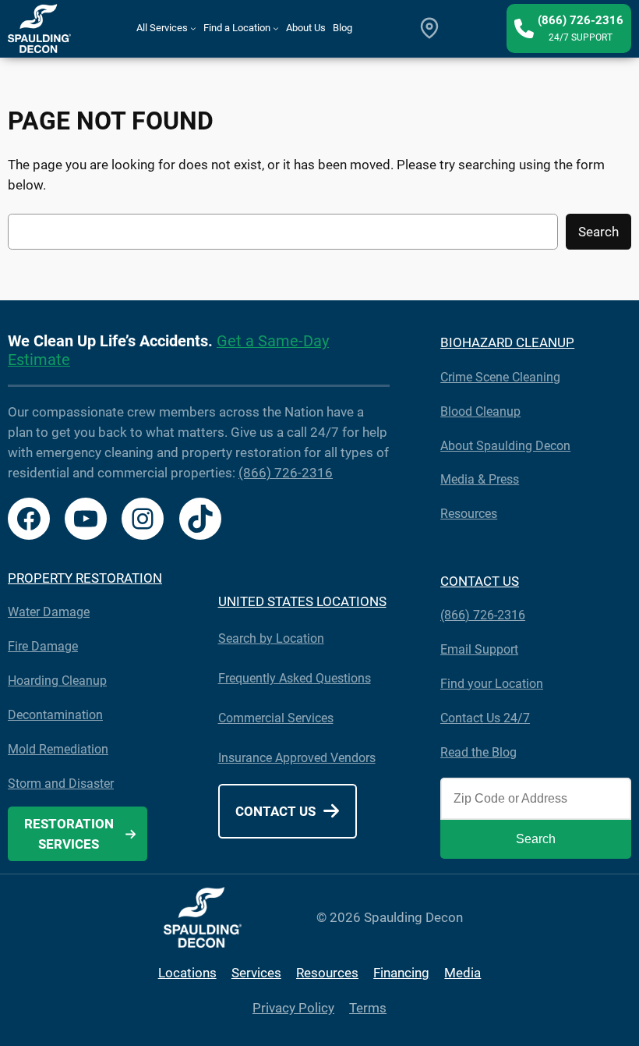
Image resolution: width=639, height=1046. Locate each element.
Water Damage (49, 612)
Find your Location (491, 683)
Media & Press (479, 479)
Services (256, 972)
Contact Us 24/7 (485, 718)
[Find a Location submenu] (276, 28)
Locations (187, 972)
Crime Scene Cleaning (500, 377)
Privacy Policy (293, 1008)
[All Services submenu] (193, 28)
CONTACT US (479, 581)
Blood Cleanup (480, 411)
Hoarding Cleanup (57, 680)
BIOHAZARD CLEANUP (507, 342)
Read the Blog (478, 752)
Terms (368, 1008)
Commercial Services (276, 718)
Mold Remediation (58, 749)
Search (598, 231)
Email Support (479, 649)
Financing (401, 972)
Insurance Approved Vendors (297, 757)
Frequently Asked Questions (294, 678)
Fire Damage (43, 646)
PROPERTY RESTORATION (85, 578)
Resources (468, 513)
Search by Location (271, 638)
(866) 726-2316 (285, 472)
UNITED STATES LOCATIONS (302, 601)
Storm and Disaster (61, 783)
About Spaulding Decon (505, 445)
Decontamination (55, 714)
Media (462, 972)
